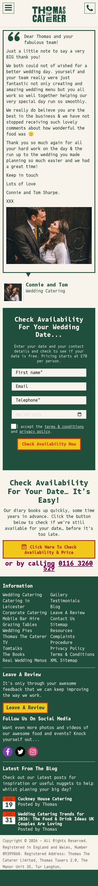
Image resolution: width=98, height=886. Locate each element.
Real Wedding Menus (25, 660)
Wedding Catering (22, 595)
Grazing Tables (20, 625)
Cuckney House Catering (45, 799)
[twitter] (20, 752)
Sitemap (59, 625)
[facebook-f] (8, 752)
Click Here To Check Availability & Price (50, 550)
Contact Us (62, 619)
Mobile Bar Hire (21, 619)
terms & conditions (64, 427)
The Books (14, 654)
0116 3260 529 (68, 566)
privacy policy (35, 432)
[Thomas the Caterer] (49, 14)
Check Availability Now (48, 877)
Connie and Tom (47, 285)
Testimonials (65, 601)
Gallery (59, 595)
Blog (55, 607)
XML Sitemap (63, 660)
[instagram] (33, 752)
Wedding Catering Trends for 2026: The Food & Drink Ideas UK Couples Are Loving (56, 819)
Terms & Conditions (72, 654)
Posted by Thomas (37, 804)
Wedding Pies (17, 631)
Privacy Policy (67, 648)
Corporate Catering (25, 613)
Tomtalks (12, 648)
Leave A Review (67, 613)
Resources (61, 631)
